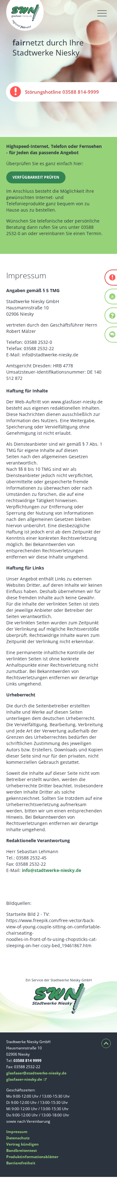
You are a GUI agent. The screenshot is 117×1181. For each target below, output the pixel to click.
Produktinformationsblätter (32, 1156)
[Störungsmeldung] (111, 277)
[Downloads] (111, 296)
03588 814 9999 (27, 1060)
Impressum (16, 1131)
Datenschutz (18, 1138)
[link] (61, 92)
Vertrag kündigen (22, 1144)
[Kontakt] (111, 334)
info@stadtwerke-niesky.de (51, 870)
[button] (102, 13)
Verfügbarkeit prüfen (35, 177)
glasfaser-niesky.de (26, 1079)
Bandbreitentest (21, 1150)
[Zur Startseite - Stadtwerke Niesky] (25, 27)
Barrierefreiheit (20, 1163)
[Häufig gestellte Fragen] (111, 315)
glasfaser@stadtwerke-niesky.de (36, 1073)
